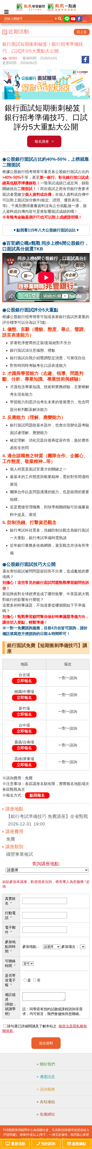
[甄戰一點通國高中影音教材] (61, 7)
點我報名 (37, 795)
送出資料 (46, 1043)
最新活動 (18, 1144)
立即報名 (24, 681)
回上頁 (82, 32)
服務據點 (79, 1144)
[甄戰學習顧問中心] (30, 7)
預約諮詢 (48, 1144)
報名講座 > (44, 141)
